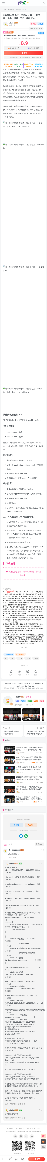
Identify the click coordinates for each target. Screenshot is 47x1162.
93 (18, 701)
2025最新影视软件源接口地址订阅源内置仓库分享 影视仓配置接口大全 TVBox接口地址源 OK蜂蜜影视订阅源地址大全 (29, 780)
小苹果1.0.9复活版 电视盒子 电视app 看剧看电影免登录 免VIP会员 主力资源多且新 (28, 769)
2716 (24, 701)
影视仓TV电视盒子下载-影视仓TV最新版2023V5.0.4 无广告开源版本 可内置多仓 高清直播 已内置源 (29, 798)
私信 (41, 24)
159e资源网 (21, 1131)
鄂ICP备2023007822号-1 (34, 1131)
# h (6, 658)
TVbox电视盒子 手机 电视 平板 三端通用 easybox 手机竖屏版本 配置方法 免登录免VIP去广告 (29, 789)
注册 (32, 825)
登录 (17, 825)
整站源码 (18, 10)
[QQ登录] (21, 836)
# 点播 (36, 658)
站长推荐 (21, 654)
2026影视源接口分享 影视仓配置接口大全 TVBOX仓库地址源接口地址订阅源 (29, 749)
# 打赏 (28, 658)
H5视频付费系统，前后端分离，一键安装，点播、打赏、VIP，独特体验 (21, 17)
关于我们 (37, 1128)
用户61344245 (14, 850)
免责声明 (19, 1128)
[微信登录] (26, 836)
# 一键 (20, 658)
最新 (5, 844)
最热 (10, 844)
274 (36, 701)
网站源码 (11, 10)
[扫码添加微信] (43, 1147)
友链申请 (10, 1128)
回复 (14, 857)
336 (30, 701)
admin (11, 23)
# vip (12, 658)
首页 (4, 10)
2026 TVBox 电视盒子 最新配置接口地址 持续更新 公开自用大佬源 (29, 758)
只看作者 (39, 844)
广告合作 (28, 1128)
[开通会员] (43, 1141)
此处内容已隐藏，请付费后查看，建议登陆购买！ (24, 573)
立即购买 (23, 53)
